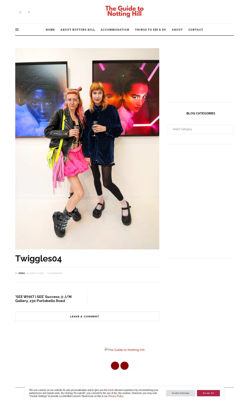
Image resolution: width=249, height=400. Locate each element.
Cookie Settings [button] (181, 393)
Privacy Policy (115, 396)
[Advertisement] (201, 68)
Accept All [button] (208, 393)
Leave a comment (85, 316)
